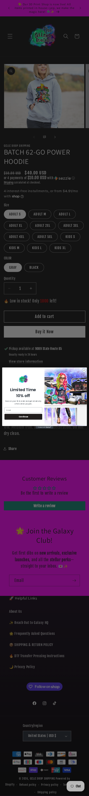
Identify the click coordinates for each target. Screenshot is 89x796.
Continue (23, 416)
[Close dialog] (84, 370)
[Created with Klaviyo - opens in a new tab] (44, 427)
